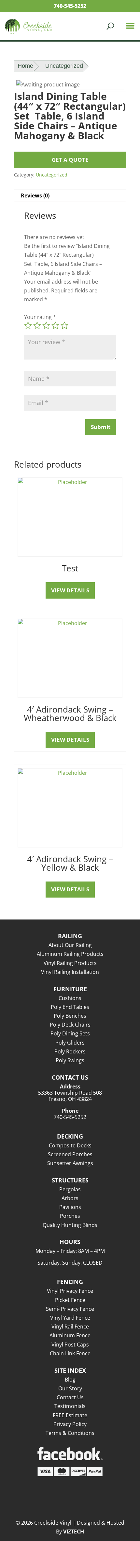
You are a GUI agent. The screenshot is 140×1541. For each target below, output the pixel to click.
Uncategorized (64, 66)
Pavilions (70, 1207)
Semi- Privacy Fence (70, 1308)
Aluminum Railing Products (70, 953)
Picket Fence (70, 1300)
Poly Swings (70, 1060)
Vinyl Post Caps (70, 1344)
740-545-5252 (70, 5)
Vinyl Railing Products (70, 963)
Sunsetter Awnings (70, 1163)
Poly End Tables (70, 1007)
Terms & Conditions (70, 1433)
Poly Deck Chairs (70, 1024)
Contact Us (70, 1397)
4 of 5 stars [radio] (55, 325)
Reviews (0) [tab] (35, 195)
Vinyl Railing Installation (70, 971)
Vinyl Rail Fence (70, 1326)
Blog (70, 1379)
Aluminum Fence (70, 1335)
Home (25, 66)
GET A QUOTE (70, 159)
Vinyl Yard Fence (70, 1317)
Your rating (40, 317)
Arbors (70, 1198)
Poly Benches (70, 1015)
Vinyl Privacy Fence (70, 1290)
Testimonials (70, 1406)
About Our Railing (70, 945)
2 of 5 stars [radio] (37, 325)
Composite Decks (70, 1145)
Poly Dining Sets (70, 1033)
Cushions (70, 998)
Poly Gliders (70, 1042)
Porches (70, 1215)
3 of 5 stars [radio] (46, 325)
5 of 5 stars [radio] (64, 325)
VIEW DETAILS (70, 590)
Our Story (70, 1388)
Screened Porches (70, 1154)
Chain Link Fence (70, 1353)
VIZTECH (73, 1531)
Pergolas (70, 1189)
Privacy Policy (70, 1424)
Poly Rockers (70, 1051)
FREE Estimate (70, 1415)
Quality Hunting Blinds (70, 1225)
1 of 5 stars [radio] (28, 325)
